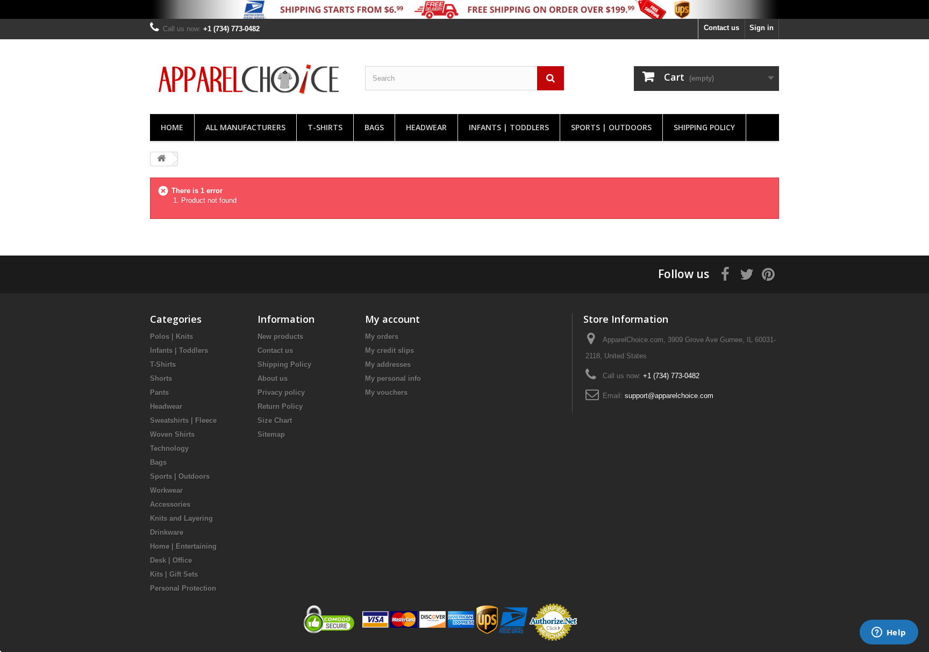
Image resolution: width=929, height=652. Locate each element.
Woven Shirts (172, 434)
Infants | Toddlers (509, 127)
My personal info (393, 378)
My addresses (388, 364)
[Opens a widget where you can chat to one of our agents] (888, 633)
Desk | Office (171, 560)
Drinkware (166, 532)
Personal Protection (183, 588)
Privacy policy (281, 392)
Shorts (161, 378)
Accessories (170, 504)
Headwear (426, 127)
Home (172, 127)
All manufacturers (245, 127)
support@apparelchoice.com (669, 396)
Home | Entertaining (183, 546)
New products (280, 336)
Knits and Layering (181, 518)
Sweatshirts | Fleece (183, 420)
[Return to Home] (161, 159)
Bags (374, 127)
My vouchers (386, 392)
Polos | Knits (171, 336)
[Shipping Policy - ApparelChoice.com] (464, 9)
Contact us (721, 28)
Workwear (166, 490)
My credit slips (389, 350)
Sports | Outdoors (611, 127)
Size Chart (275, 420)
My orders (381, 336)
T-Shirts (325, 127)
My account (392, 319)
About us (273, 378)
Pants (159, 392)
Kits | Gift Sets (174, 574)
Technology (169, 448)
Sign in (761, 28)
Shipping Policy (704, 127)
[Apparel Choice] (249, 79)
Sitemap (271, 434)
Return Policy (280, 406)
